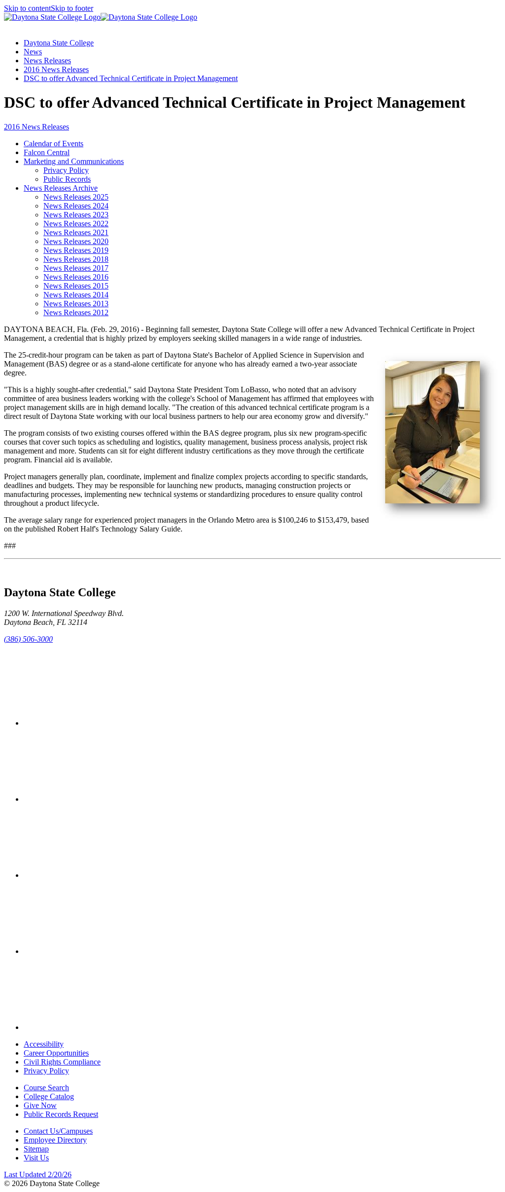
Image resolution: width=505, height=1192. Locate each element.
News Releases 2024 (75, 206)
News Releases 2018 (75, 259)
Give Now (40, 1105)
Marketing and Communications (74, 161)
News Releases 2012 (75, 312)
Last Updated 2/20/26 (38, 1174)
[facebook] (98, 723)
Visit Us (36, 1157)
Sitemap (36, 1149)
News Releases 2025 (75, 197)
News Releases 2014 (75, 294)
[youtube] (98, 951)
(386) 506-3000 (28, 639)
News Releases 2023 (75, 214)
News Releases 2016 (75, 277)
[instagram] (98, 875)
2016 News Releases (56, 69)
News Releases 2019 (75, 250)
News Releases (47, 60)
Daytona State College (59, 43)
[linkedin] (98, 1027)
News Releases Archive (61, 188)
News (33, 51)
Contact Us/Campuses (58, 1131)
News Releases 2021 (75, 232)
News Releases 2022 (75, 223)
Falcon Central (47, 152)
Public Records (67, 179)
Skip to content (27, 8)
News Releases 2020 (75, 241)
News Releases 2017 (75, 268)
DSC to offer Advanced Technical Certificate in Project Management (131, 78)
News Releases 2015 (75, 286)
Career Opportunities (56, 1053)
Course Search (46, 1087)
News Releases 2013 (75, 303)
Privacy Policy (66, 170)
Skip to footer (72, 8)
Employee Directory (55, 1140)
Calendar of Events (53, 143)
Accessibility (44, 1044)
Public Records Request (61, 1114)
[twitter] (98, 799)
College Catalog (49, 1096)
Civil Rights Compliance (62, 1062)
